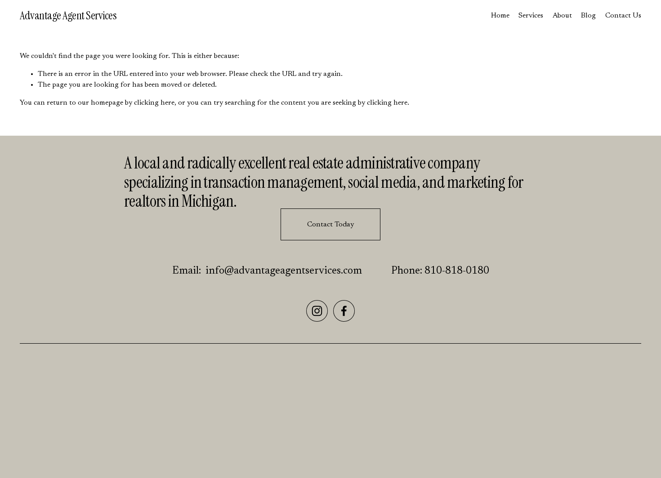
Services (530, 15)
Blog (588, 15)
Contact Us (623, 15)
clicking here (154, 102)
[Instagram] (317, 311)
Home (500, 15)
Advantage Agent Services (68, 15)
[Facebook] (344, 311)
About (562, 15)
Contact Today (330, 224)
